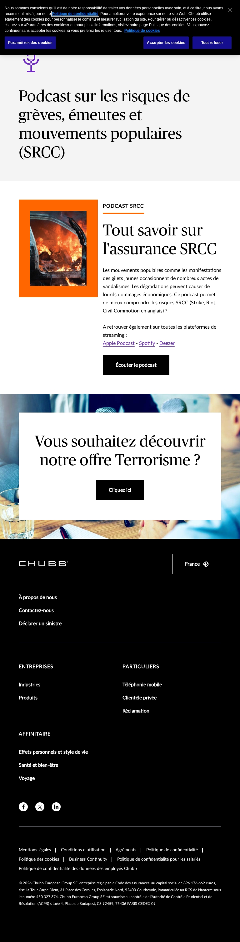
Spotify (147, 343)
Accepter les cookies (166, 43)
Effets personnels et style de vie (53, 752)
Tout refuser (212, 43)
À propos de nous (38, 597)
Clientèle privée (139, 697)
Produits (28, 697)
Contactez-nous (36, 610)
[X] (39, 806)
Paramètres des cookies (30, 43)
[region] (120, 27)
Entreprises (36, 666)
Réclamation (135, 710)
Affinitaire (35, 734)
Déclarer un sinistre (40, 623)
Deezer (167, 343)
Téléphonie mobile (142, 684)
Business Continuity (88, 859)
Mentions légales (35, 850)
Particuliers (140, 666)
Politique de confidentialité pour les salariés (158, 859)
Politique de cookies (142, 30)
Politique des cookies (39, 859)
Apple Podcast (119, 343)
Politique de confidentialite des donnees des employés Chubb (78, 869)
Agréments (126, 850)
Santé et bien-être (38, 765)
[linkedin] (56, 806)
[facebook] (23, 806)
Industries (29, 684)
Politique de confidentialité (172, 850)
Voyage (27, 778)
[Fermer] (230, 10)
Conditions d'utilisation (83, 850)
